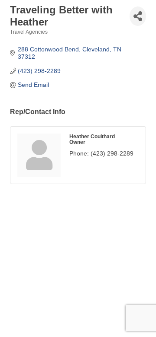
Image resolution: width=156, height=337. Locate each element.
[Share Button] (138, 16)
